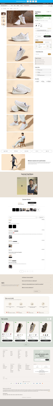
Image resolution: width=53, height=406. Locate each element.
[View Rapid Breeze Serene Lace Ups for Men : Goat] (33, 327)
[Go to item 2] (3, 17)
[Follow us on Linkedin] (6, 378)
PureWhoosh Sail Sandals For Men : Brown (45, 336)
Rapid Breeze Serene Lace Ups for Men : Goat (33, 336)
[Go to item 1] (3, 13)
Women (18, 5)
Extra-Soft (19, 356)
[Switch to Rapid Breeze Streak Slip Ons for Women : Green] (5, 334)
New (11, 5)
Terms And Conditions (28, 369)
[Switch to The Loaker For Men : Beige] (20, 335)
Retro (18, 355)
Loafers (4, 352)
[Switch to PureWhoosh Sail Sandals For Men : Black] (47, 335)
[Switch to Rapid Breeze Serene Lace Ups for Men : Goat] (30, 335)
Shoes (8, 8)
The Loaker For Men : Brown (18, 336)
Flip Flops (19, 394)
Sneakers (11, 8)
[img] (10, 219)
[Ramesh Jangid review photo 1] (10, 246)
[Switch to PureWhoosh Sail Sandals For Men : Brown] (45, 335)
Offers (21, 5)
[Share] (50, 11)
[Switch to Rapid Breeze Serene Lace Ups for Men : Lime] (34, 335)
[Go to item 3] (3, 20)
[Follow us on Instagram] (3, 378)
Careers (19, 370)
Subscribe (47, 359)
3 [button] (27, 271)
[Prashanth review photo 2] (14, 226)
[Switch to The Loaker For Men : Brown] (18, 335)
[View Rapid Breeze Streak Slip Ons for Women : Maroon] (7, 327)
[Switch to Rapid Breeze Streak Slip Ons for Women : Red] (11, 334)
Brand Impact (19, 365)
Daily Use (26, 355)
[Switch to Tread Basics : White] (41, 26)
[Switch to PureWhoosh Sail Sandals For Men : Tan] (43, 335)
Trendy (26, 356)
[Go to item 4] (3, 23)
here (17, 285)
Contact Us (11, 365)
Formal (26, 351)
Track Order (44, 3)
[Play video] (22, 186)
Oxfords (11, 352)
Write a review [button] (32, 202)
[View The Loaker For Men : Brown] (20, 327)
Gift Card (4, 365)
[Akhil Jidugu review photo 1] (10, 266)
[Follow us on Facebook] (5, 378)
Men (14, 5)
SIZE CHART (49, 28)
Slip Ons (11, 351)
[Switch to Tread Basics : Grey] (39, 26)
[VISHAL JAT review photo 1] (10, 256)
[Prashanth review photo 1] (10, 226)
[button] (26, 1)
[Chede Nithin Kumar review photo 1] (10, 237)
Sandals (11, 355)
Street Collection (26, 5)
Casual (19, 351)
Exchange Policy (27, 365)
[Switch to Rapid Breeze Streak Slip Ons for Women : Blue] (7, 334)
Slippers (5, 394)
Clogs (3, 356)
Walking (26, 352)
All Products (4, 8)
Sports (19, 352)
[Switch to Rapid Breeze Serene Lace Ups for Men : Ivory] (32, 335)
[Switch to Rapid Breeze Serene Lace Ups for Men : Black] (36, 335)
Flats (21, 394)
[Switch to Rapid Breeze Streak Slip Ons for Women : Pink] (9, 334)
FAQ (10, 369)
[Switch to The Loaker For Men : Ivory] (22, 335)
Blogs (18, 369)
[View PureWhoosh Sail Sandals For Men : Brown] (45, 327)
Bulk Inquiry (11, 370)
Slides (3, 355)
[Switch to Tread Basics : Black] (36, 26)
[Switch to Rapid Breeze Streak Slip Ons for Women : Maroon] (3, 334)
